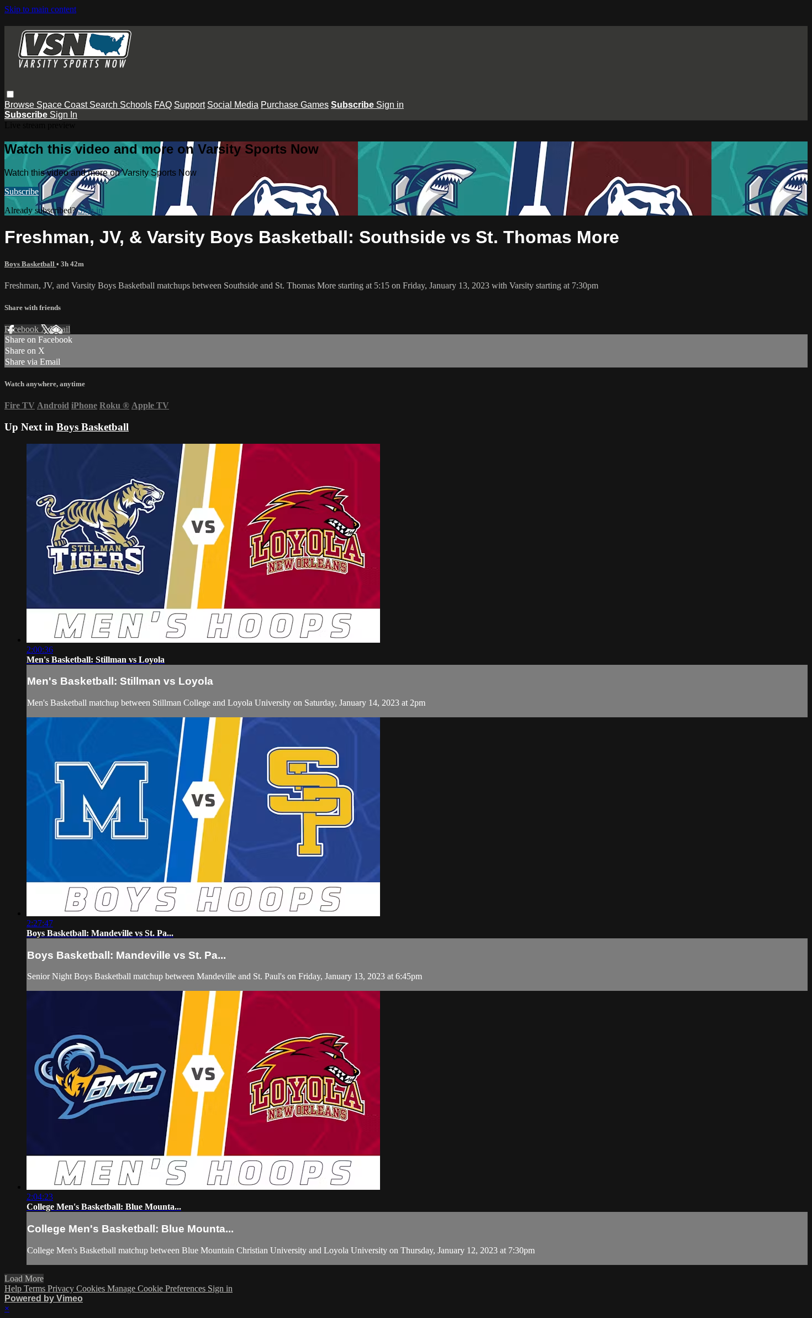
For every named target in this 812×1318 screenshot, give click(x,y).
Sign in (390, 104)
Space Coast (62, 104)
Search (104, 104)
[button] (10, 94)
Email (60, 329)
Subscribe (21, 191)
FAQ (163, 104)
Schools (136, 104)
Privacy (62, 1288)
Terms (36, 1288)
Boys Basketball (30, 264)
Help (14, 1288)
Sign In (63, 114)
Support (189, 104)
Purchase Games (295, 104)
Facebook (22, 329)
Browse (20, 104)
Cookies (91, 1288)
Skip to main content (40, 9)
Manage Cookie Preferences (157, 1288)
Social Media (233, 104)
